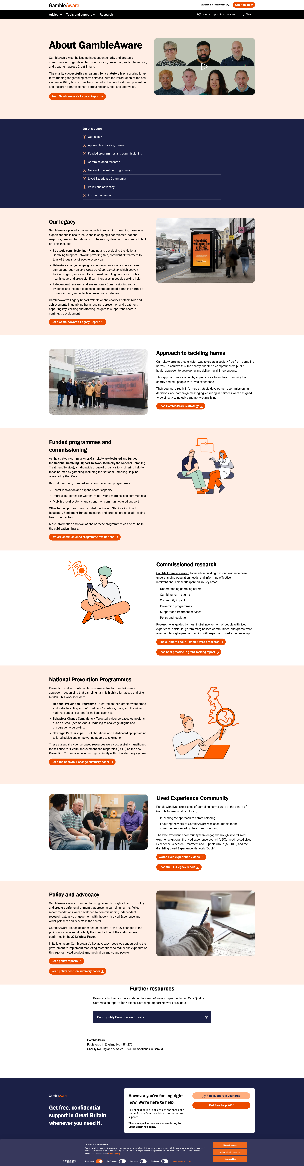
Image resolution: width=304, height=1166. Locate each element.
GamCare (71, 476)
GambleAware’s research (172, 573)
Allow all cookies (230, 1145)
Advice (53, 14)
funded (133, 458)
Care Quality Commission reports (120, 1017)
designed (115, 458)
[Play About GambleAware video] (205, 67)
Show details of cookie (181, 1161)
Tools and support (79, 14)
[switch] (122, 1161)
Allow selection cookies (230, 1152)
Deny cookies (230, 1159)
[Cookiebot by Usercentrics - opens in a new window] (69, 1161)
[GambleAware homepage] (64, 5)
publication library (66, 528)
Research (106, 14)
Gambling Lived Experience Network (180, 848)
